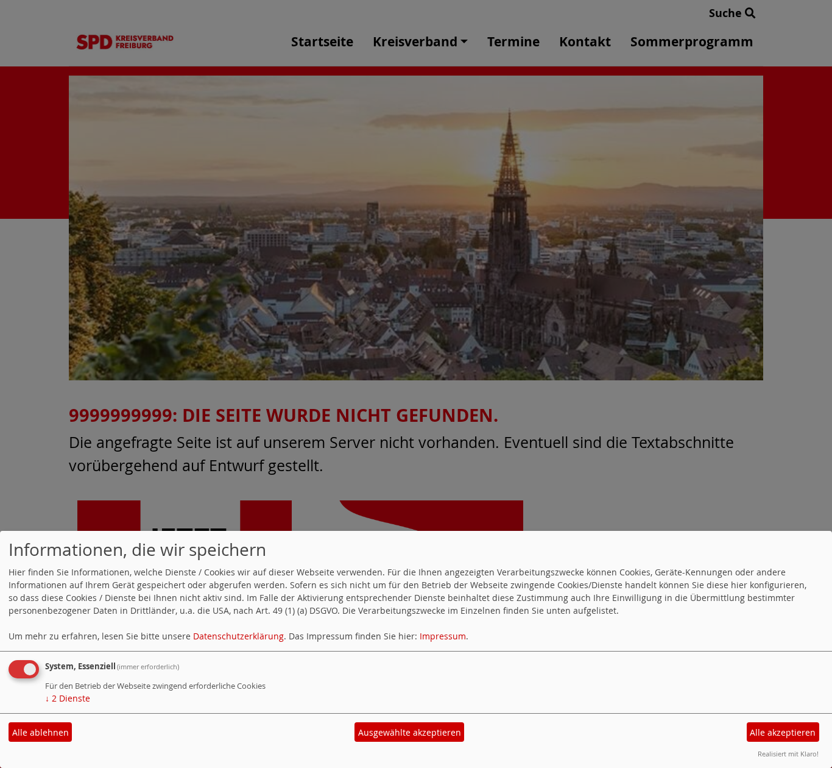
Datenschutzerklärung (238, 636)
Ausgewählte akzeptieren (409, 732)
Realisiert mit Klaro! (788, 753)
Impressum (443, 636)
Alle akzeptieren (783, 732)
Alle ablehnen (40, 732)
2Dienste (67, 698)
